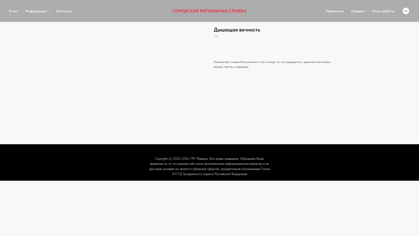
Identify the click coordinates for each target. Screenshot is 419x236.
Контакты (64, 11)
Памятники (335, 11)
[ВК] (406, 11)
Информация (36, 11)
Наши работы (383, 11)
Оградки (358, 11)
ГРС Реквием (199, 159)
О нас (13, 11)
